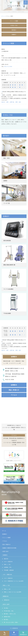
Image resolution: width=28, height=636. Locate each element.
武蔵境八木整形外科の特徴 (9, 548)
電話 (5, 634)
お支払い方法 (14, 25)
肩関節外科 (6, 596)
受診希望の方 (23, 634)
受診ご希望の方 (14, 390)
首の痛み (6, 608)
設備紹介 (14, 34)
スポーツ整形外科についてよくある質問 (13, 581)
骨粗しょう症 (7, 564)
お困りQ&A (5, 551)
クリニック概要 (14, 20)
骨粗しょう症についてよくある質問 (12, 592)
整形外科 (6, 558)
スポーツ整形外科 (8, 561)
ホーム (4, 530)
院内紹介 (14, 30)
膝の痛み (6, 619)
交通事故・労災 (7, 567)
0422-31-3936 (8, 66)
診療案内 (14, 385)
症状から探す (6, 604)
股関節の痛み (7, 616)
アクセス (14, 634)
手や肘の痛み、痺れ (9, 610)
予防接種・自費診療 (9, 570)
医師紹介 (4, 534)
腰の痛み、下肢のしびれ (10, 613)
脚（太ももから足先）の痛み (11, 622)
